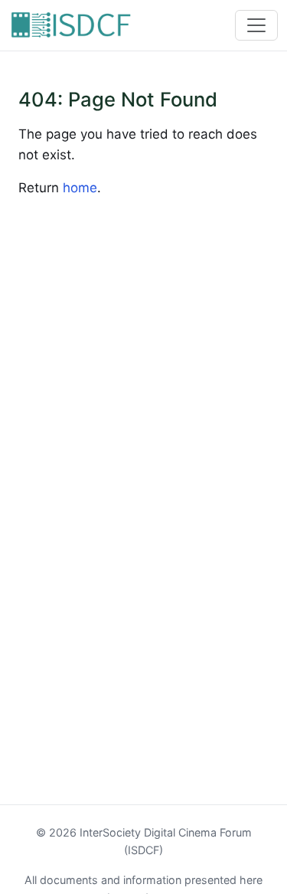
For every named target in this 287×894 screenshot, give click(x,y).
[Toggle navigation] (256, 25)
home (80, 187)
